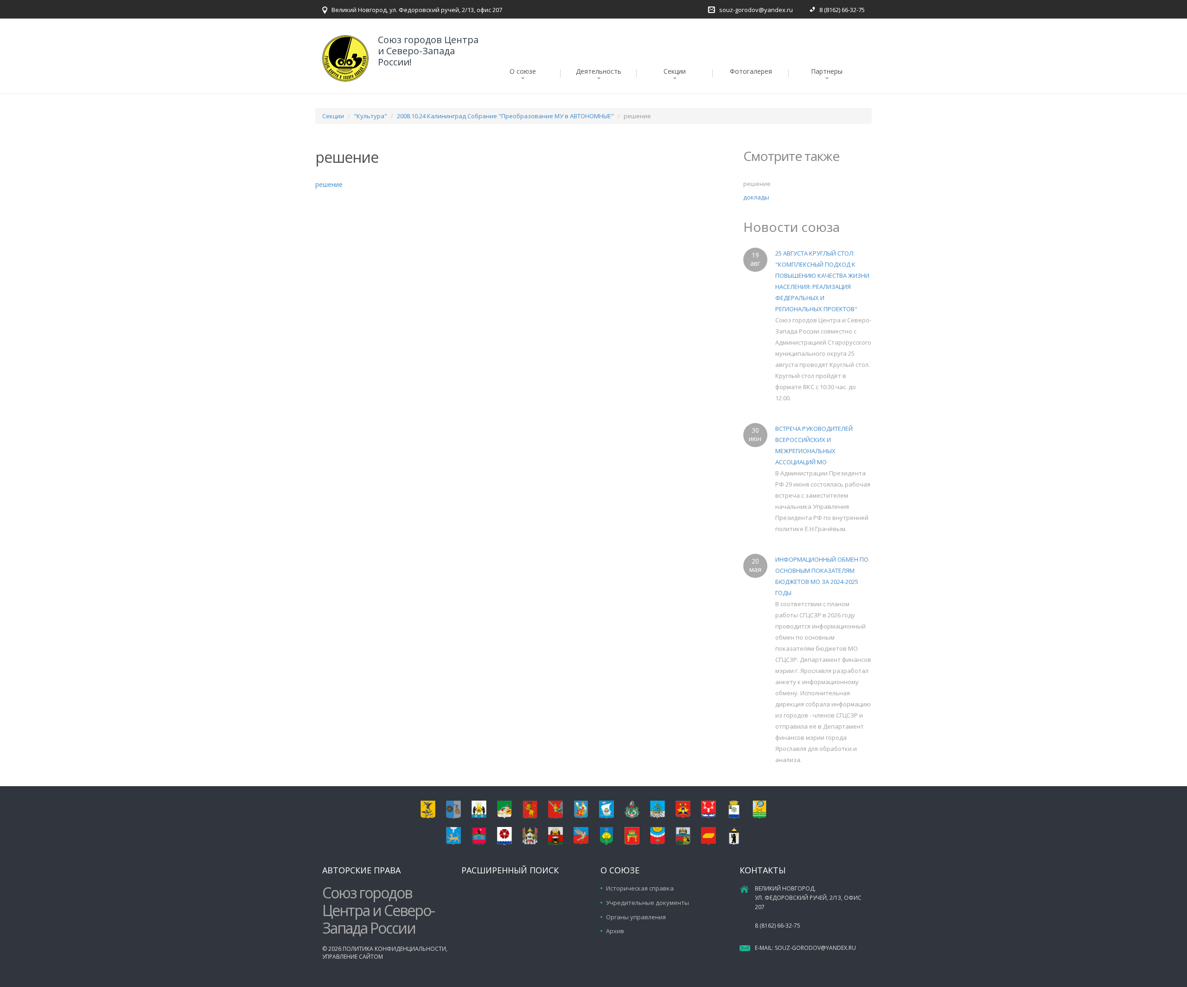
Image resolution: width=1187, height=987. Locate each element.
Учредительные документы (647, 902)
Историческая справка (640, 888)
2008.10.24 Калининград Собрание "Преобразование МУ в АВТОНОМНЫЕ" (505, 116)
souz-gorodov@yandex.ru (756, 10)
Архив (615, 931)
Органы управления (636, 917)
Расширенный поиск (510, 870)
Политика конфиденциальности (394, 949)
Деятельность (598, 71)
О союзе (523, 71)
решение (329, 184)
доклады (756, 197)
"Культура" (370, 116)
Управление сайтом (352, 957)
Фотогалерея (751, 71)
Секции (675, 71)
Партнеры (826, 71)
